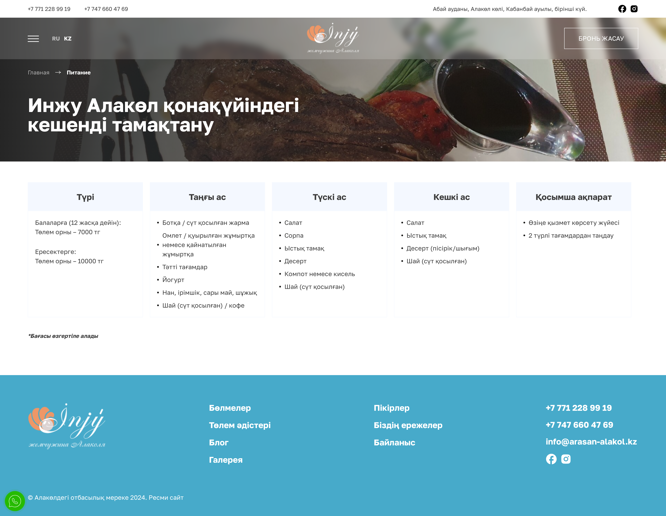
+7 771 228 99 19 (49, 9)
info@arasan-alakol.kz (591, 441)
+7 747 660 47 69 (106, 9)
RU (56, 38)
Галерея (226, 460)
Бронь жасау (601, 38)
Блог (219, 442)
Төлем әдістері (240, 425)
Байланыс (394, 442)
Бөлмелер (230, 408)
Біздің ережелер (408, 425)
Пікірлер (392, 408)
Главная (38, 72)
